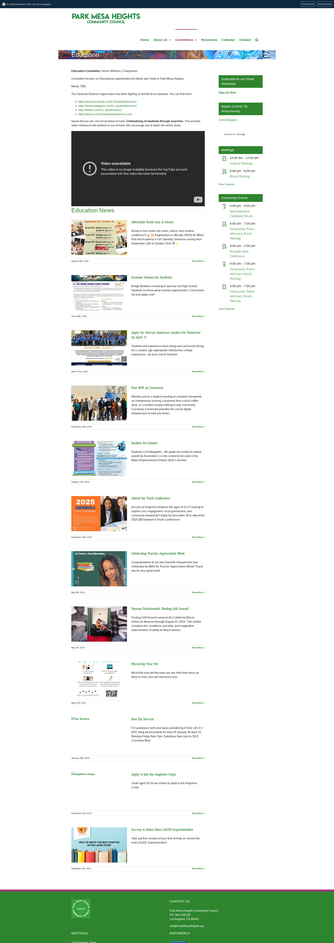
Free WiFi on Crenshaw (147, 388)
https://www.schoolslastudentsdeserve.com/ (105, 114)
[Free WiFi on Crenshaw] (99, 403)
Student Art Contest (144, 443)
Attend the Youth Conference (150, 498)
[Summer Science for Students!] (99, 292)
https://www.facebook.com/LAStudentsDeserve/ (107, 101)
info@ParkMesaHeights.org (187, 926)
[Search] (256, 39)
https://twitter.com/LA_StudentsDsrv (100, 110)
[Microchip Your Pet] (99, 679)
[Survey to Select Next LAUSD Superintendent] (99, 845)
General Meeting (241, 163)
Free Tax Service (142, 719)
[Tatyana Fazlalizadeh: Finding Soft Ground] (99, 624)
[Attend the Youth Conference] (99, 513)
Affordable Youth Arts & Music (152, 222)
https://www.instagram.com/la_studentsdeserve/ (107, 105)
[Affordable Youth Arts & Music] (99, 237)
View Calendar (227, 184)
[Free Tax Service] (99, 734)
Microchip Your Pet (144, 664)
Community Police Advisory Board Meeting (242, 233)
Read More (197, 261)
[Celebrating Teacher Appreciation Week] (99, 568)
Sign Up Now (227, 92)
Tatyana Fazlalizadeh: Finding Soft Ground (160, 609)
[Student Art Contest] (99, 458)
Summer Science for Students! (151, 277)
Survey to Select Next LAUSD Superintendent (162, 830)
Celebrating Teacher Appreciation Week (158, 553)
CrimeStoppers (228, 119)
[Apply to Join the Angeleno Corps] (99, 789)
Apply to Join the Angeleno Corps (153, 774)
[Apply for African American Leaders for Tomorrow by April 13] (99, 347)
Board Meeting (240, 176)
